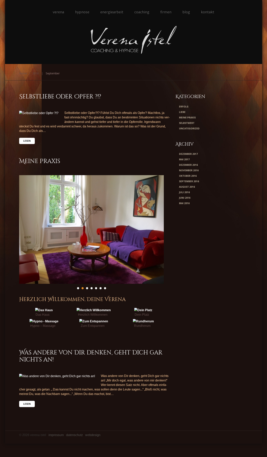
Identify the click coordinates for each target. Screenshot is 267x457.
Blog (186, 12)
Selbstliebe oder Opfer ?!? (60, 97)
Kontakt (207, 12)
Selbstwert (186, 123)
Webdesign (92, 435)
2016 (35, 73)
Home (23, 73)
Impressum (56, 435)
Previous (33, 229)
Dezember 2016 (188, 165)
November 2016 (189, 170)
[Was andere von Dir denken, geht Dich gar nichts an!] (57, 376)
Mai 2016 (184, 203)
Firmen (165, 12)
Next (150, 229)
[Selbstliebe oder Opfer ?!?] (38, 113)
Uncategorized (189, 128)
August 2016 (187, 186)
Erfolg (183, 106)
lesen (27, 140)
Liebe (182, 112)
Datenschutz (74, 435)
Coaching (141, 12)
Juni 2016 (184, 197)
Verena (58, 12)
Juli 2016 (184, 192)
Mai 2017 (184, 159)
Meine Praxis (39, 161)
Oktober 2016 (188, 176)
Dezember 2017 (188, 154)
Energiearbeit (111, 12)
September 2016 (189, 181)
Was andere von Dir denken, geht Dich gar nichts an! (90, 356)
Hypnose (82, 12)
